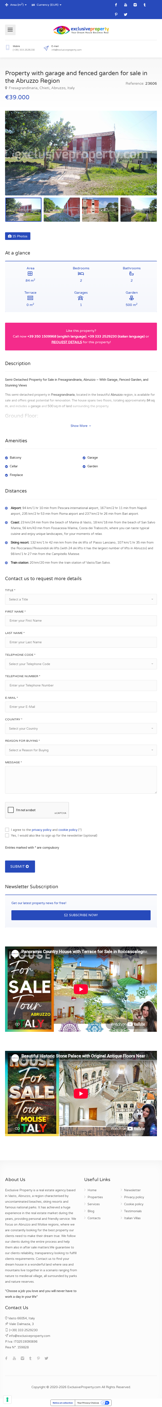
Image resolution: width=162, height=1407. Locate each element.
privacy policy (41, 830)
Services (94, 1204)
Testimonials (133, 1211)
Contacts (94, 1218)
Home (92, 1190)
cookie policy (67, 830)
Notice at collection (63, 1402)
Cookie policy (133, 1204)
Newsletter (132, 1190)
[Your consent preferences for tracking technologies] (7, 1400)
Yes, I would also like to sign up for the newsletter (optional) (54, 835)
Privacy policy (134, 1197)
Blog (91, 1211)
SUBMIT (18, 866)
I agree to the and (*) (46, 830)
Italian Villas (132, 1218)
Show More (79, 426)
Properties (95, 1197)
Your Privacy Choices (88, 1402)
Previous (17, 158)
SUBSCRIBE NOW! (83, 915)
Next (145, 158)
